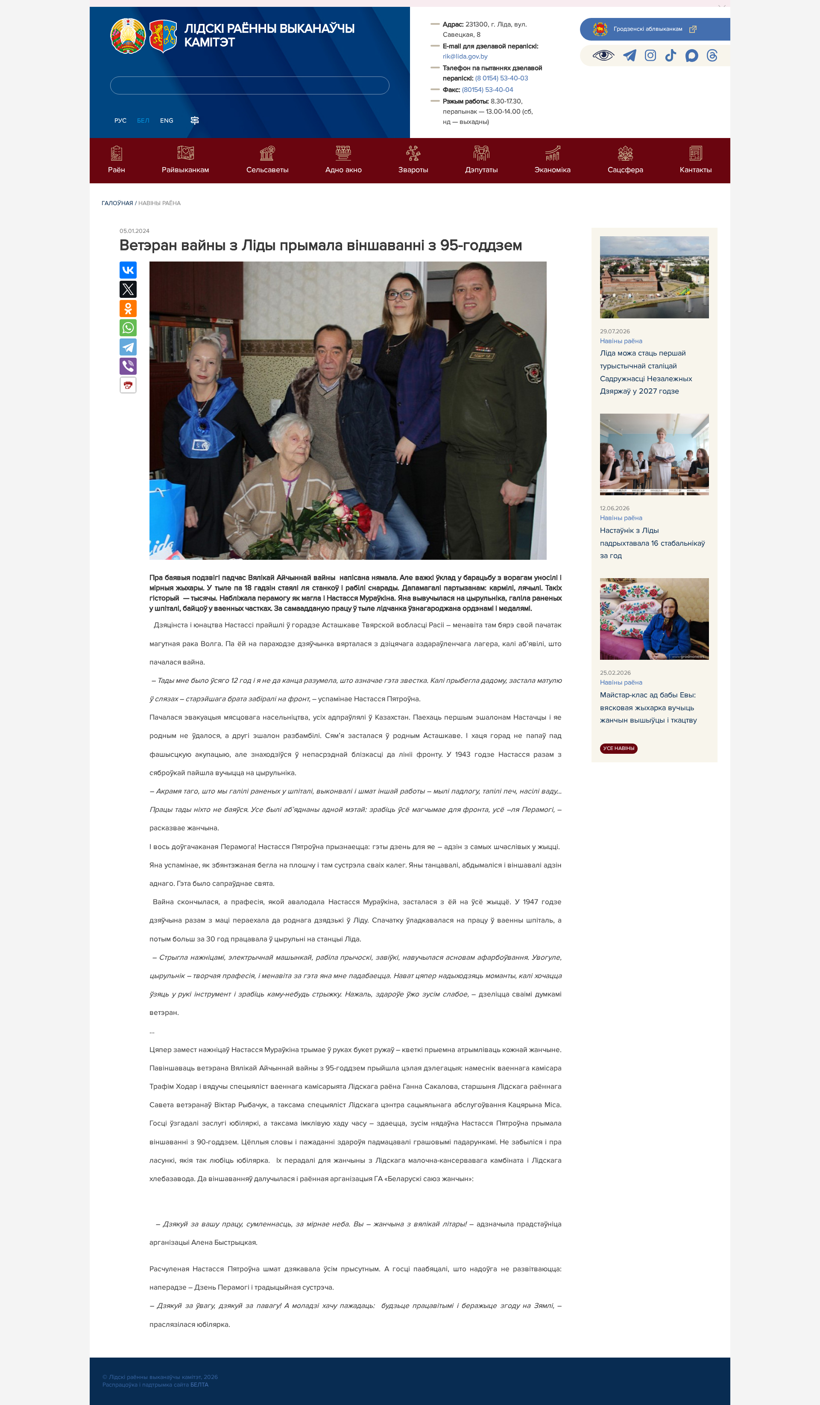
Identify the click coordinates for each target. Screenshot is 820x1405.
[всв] (604, 55)
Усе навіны (618, 748)
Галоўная (117, 203)
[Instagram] (650, 55)
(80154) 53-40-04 (488, 89)
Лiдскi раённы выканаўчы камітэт (269, 36)
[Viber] (128, 366)
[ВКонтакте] (128, 270)
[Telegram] (128, 347)
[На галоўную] (128, 36)
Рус (120, 120)
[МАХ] (691, 55)
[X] (128, 289)
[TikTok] (671, 55)
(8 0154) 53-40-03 (502, 78)
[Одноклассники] (128, 308)
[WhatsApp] (128, 327)
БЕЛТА (199, 1384)
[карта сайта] (194, 119)
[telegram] (629, 55)
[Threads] (712, 55)
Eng (166, 120)
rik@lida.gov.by (465, 56)
